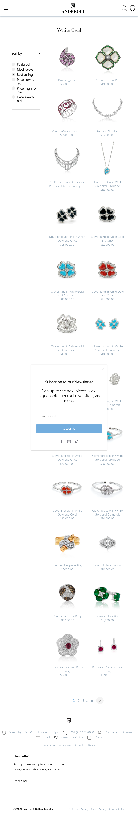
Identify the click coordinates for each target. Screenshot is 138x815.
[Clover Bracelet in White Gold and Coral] (67, 488)
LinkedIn (79, 745)
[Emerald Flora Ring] (107, 594)
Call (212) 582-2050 (82, 732)
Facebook (49, 745)
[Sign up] (64, 781)
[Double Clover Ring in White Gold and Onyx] (67, 214)
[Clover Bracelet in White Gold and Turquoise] (107, 433)
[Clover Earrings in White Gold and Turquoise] (107, 324)
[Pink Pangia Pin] (67, 57)
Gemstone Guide (72, 737)
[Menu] (6, 8)
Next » (100, 700)
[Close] (102, 369)
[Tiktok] (76, 441)
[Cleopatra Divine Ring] (67, 594)
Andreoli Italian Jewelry (38, 809)
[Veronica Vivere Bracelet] (67, 108)
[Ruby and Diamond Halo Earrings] (107, 645)
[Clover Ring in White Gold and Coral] (107, 269)
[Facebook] (61, 441)
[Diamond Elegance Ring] (107, 543)
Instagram (64, 745)
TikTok (91, 745)
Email (46, 737)
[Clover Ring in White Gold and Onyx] (107, 214)
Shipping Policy (78, 809)
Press (98, 737)
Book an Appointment (119, 732)
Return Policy (98, 809)
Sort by (17, 53)
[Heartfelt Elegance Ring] (67, 543)
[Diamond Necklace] (107, 108)
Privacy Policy (116, 809)
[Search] (124, 8)
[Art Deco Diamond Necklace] (67, 159)
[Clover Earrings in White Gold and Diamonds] (107, 378)
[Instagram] (69, 441)
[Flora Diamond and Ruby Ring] (67, 645)
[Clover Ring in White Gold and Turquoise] (67, 269)
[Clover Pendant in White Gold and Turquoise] (107, 159)
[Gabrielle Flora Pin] (107, 57)
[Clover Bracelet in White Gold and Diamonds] (107, 488)
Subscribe (69, 429)
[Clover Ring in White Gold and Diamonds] (67, 324)
